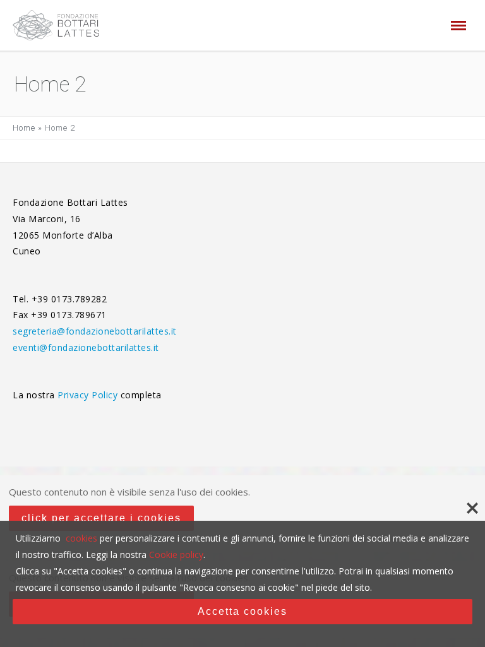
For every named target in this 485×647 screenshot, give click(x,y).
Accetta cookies (242, 611)
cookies (81, 538)
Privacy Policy (89, 395)
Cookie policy (176, 555)
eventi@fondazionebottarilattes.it (86, 347)
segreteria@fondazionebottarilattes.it (95, 331)
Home (24, 128)
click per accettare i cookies (101, 518)
